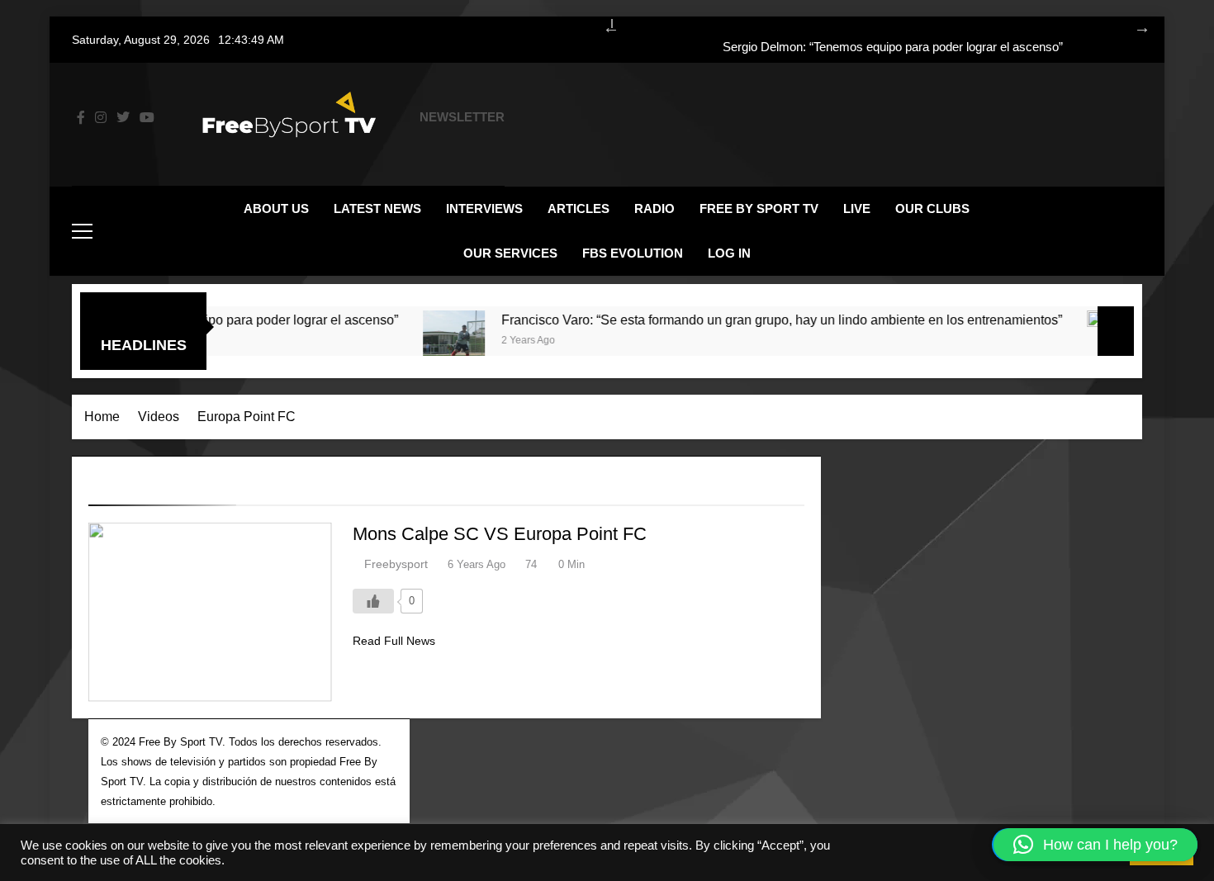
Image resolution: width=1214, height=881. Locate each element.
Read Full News (394, 640)
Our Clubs (932, 208)
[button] (1095, 844)
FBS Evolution (632, 253)
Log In (729, 253)
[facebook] (81, 118)
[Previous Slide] (603, 25)
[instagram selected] (100, 118)
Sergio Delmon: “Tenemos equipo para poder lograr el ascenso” (893, 47)
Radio (654, 208)
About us (276, 208)
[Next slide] (1134, 25)
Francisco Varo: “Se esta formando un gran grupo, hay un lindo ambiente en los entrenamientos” (760, 319)
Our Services (510, 253)
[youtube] (147, 118)
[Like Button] (373, 601)
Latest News (377, 208)
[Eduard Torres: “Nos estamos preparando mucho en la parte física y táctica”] (1096, 341)
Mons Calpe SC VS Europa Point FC (500, 533)
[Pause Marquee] (1116, 331)
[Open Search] (1106, 231)
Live (856, 208)
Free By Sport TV (758, 208)
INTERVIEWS (484, 208)
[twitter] (123, 118)
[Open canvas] (82, 231)
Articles (578, 208)
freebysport (396, 564)
